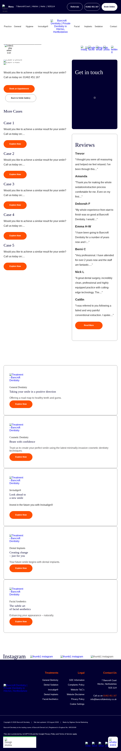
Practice (8, 26)
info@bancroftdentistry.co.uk (103, 699)
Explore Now (15, 144)
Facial (77, 26)
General (17, 26)
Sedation (99, 26)
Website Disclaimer (75, 694)
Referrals (75, 7)
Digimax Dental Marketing (78, 722)
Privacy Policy (77, 699)
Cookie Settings (77, 704)
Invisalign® (43, 26)
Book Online (109, 7)
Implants (88, 26)
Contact (113, 26)
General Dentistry (50, 680)
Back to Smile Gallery (20, 98)
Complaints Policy (76, 685)
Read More (89, 325)
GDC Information (76, 680)
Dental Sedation (51, 685)
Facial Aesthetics (50, 699)
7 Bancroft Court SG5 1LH (107, 684)
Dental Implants (51, 694)
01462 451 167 (92, 7)
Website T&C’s (77, 689)
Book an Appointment (19, 89)
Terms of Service (65, 734)
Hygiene (29, 26)
